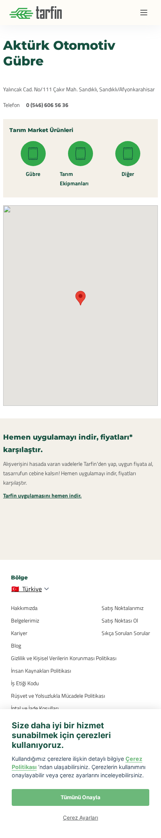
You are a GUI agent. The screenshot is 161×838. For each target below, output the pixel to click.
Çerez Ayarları (80, 817)
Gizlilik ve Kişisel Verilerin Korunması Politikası (63, 658)
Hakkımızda (24, 608)
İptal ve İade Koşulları (35, 708)
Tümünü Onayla (80, 797)
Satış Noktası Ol (120, 620)
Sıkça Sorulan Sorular (126, 633)
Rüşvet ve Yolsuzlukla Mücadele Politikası (58, 695)
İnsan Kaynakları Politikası (41, 670)
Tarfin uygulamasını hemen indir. (42, 495)
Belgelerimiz (25, 620)
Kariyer (19, 633)
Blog (16, 645)
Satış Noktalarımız (122, 608)
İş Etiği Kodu (25, 683)
